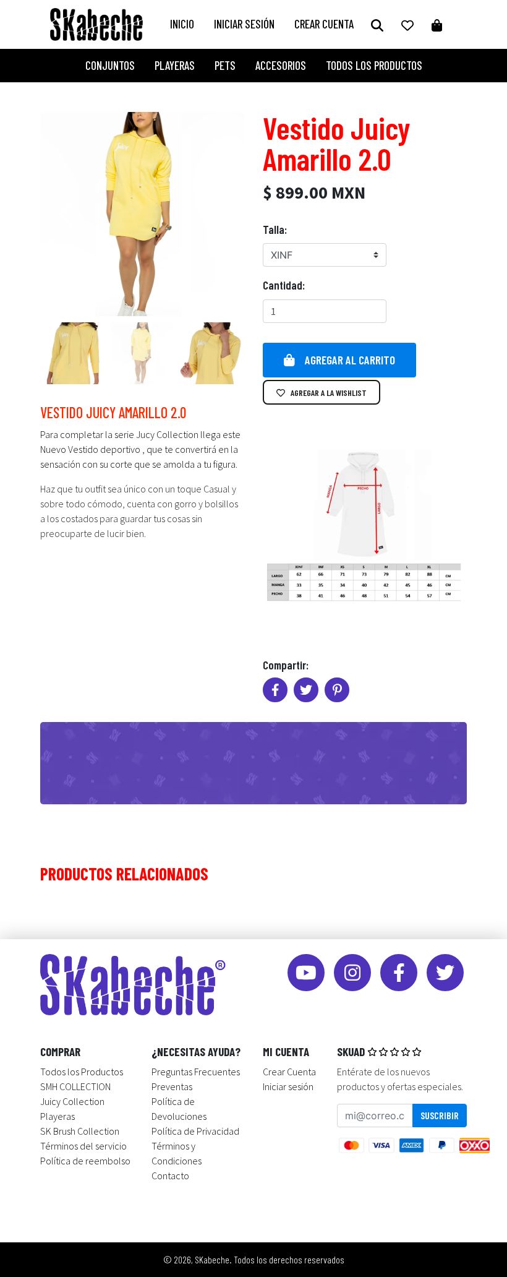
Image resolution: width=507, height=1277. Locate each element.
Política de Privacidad (195, 1131)
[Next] (216, 214)
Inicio (182, 24)
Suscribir (439, 1115)
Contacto (170, 1175)
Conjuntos (110, 65)
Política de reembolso (85, 1160)
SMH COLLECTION (75, 1086)
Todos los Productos (374, 65)
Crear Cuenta (324, 24)
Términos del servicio (83, 1146)
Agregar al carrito (350, 360)
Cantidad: (284, 285)
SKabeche (212, 1259)
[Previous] (68, 214)
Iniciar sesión (244, 24)
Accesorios (280, 65)
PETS (225, 65)
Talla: (275, 229)
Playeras (175, 65)
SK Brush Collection (79, 1131)
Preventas (171, 1086)
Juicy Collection (72, 1101)
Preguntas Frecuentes (195, 1071)
